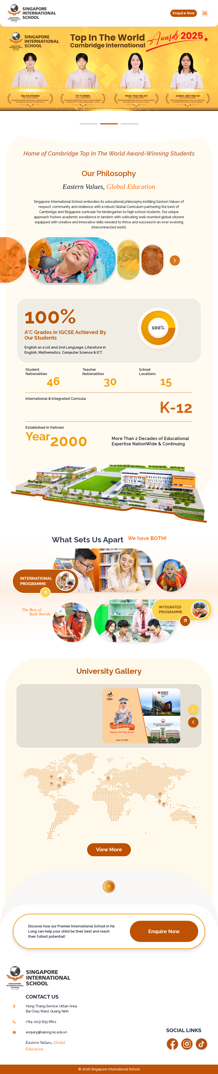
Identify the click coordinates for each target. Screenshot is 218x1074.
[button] (183, 13)
